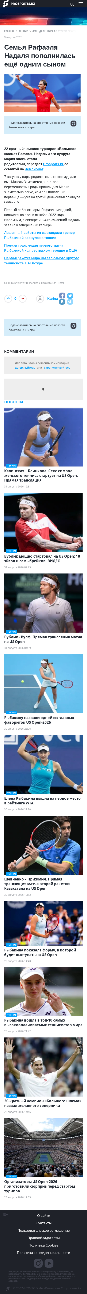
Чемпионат (34, 169)
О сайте (43, 1215)
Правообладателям (43, 1238)
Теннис (23, 31)
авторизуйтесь (25, 367)
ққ (71, 3)
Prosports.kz (53, 164)
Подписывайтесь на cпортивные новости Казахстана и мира (36, 125)
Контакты (44, 1223)
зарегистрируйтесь (57, 367)
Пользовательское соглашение (44, 1230)
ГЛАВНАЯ (9, 31)
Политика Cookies (43, 1245)
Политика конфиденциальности (43, 1252)
